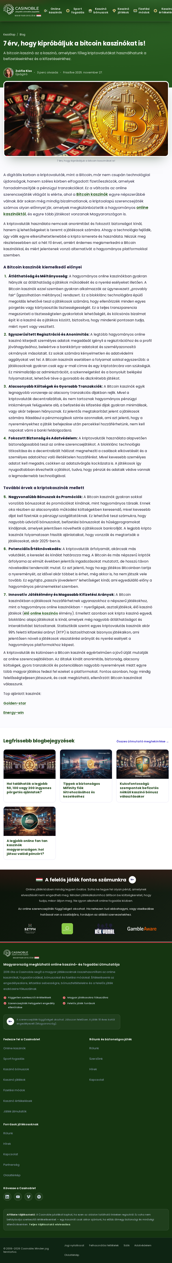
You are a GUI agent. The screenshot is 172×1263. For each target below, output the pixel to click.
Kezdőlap (9, 34)
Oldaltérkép (12, 1175)
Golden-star (14, 703)
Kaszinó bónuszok (16, 1069)
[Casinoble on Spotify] (39, 1197)
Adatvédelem (142, 1245)
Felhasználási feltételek (104, 1245)
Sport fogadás (13, 1059)
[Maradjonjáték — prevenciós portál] (67, 928)
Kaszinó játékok (14, 1080)
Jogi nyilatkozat (74, 1245)
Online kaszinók (14, 1048)
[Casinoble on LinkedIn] (7, 1197)
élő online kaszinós (41, 613)
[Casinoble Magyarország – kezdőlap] (21, 9)
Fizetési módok (14, 1090)
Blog (22, 34)
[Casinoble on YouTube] (18, 1197)
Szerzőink (96, 1059)
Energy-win (13, 712)
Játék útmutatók (14, 1111)
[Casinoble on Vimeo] (28, 1197)
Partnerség (11, 1165)
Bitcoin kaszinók (92, 194)
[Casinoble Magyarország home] (18, 953)
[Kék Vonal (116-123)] (104, 928)
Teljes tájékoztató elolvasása (49, 1224)
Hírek (93, 1069)
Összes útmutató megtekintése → (142, 741)
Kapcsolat (96, 1080)
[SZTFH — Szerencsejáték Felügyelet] (30, 928)
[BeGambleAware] (142, 928)
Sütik (127, 1245)
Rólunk (94, 1048)
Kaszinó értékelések (17, 1101)
